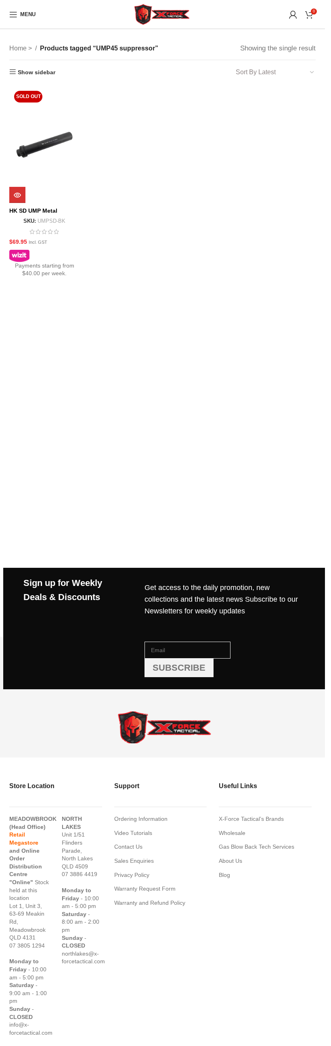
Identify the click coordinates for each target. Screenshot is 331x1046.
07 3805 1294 (27, 945)
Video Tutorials (133, 833)
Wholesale (232, 833)
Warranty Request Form (145, 888)
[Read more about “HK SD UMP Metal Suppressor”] (17, 195)
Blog (224, 875)
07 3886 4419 (79, 874)
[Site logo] (162, 13)
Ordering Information (141, 819)
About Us (230, 861)
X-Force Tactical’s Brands (251, 819)
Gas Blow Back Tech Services (256, 846)
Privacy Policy (131, 875)
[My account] (293, 14)
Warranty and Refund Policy (149, 903)
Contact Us (128, 846)
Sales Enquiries (134, 861)
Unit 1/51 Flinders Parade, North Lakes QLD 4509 (77, 850)
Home (18, 48)
